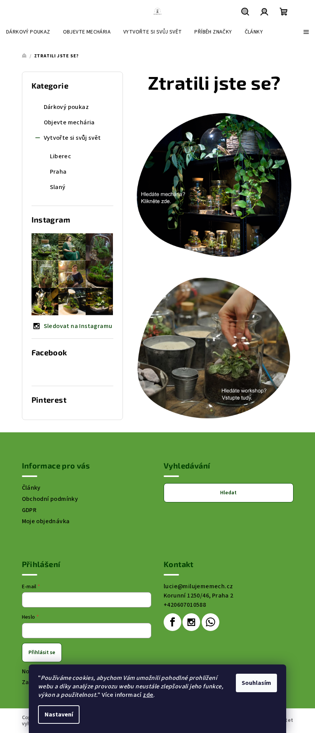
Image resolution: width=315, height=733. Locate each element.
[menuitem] (28, 32)
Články (31, 488)
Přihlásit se (41, 652)
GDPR (29, 510)
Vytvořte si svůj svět (72, 138)
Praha (58, 171)
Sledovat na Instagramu (78, 326)
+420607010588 (185, 605)
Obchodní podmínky (50, 499)
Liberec (60, 156)
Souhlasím (256, 683)
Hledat (228, 493)
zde (148, 695)
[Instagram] (191, 622)
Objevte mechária (69, 122)
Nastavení (59, 714)
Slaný (58, 187)
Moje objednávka (46, 521)
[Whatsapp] (210, 622)
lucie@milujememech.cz (198, 586)
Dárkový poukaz (66, 107)
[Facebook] (172, 622)
